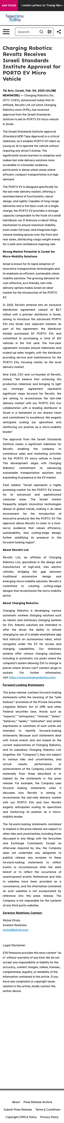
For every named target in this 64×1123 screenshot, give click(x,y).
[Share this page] (58, 31)
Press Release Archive (37, 1102)
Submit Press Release (18, 1109)
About (16, 1102)
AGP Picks (9, 5)
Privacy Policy (49, 1117)
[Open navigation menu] (6, 31)
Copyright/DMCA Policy (21, 1117)
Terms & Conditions (47, 1109)
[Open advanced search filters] (49, 32)
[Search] (41, 32)
